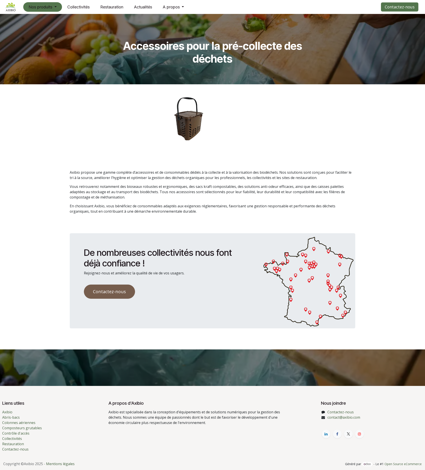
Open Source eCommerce (403, 464)
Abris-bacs (11, 417)
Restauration (13, 443)
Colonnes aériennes (18, 422)
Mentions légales (60, 463)
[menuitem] (42, 7)
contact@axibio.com (343, 417)
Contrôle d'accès (15, 433)
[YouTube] (359, 434)
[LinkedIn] (326, 434)
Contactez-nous (400, 7)
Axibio (7, 412)
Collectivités (12, 438)
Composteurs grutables (22, 428)
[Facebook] (337, 434)
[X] (348, 434)
